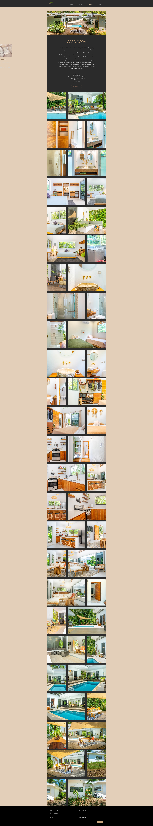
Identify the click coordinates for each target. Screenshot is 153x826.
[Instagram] (52, 817)
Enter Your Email (82, 817)
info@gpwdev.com (56, 815)
